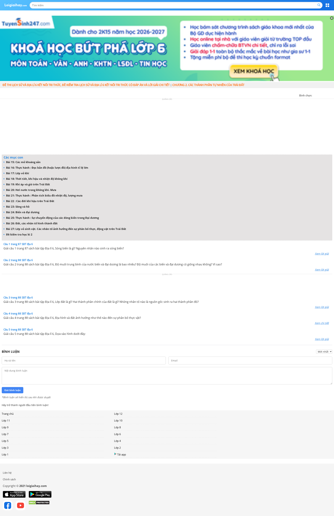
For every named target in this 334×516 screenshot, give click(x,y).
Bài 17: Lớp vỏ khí (17, 173)
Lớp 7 (5, 434)
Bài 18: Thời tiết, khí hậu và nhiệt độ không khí (36, 178)
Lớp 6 (117, 434)
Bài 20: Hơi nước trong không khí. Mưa (30, 190)
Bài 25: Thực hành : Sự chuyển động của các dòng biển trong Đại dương (52, 217)
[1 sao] (315, 95)
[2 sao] (319, 95)
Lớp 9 (5, 427)
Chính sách (9, 479)
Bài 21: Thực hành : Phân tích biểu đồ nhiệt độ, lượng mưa (43, 195)
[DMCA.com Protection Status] (39, 505)
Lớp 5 (5, 441)
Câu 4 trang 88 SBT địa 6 (18, 313)
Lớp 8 (117, 427)
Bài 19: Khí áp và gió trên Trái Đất (27, 184)
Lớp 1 (5, 454)
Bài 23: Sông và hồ (17, 206)
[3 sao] (323, 95)
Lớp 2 (117, 447)
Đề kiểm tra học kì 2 (18, 234)
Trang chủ (8, 413)
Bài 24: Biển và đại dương (22, 212)
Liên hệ (7, 472)
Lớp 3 (5, 447)
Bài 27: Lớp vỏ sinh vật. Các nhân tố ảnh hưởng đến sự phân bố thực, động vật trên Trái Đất (65, 229)
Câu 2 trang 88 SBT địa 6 (18, 260)
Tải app (121, 454)
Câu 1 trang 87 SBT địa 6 (18, 244)
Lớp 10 (118, 420)
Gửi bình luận (12, 390)
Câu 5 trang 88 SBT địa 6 (18, 329)
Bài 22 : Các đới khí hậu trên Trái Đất (29, 201)
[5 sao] (331, 95)
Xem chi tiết (322, 323)
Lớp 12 (118, 413)
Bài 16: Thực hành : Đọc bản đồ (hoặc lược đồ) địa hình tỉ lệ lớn (46, 167)
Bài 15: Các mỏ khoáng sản (23, 162)
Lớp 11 (6, 420)
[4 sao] (327, 95)
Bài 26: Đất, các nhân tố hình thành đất (31, 223)
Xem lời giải (322, 253)
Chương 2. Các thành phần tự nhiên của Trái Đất (208, 85)
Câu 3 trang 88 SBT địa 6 (18, 297)
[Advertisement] (167, 127)
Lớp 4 (117, 441)
